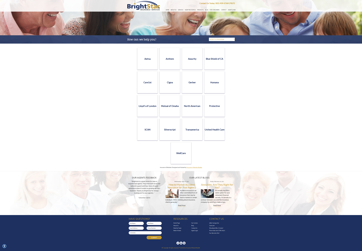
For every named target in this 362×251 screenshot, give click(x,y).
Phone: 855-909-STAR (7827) (217, 230)
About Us (176, 225)
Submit (154, 237)
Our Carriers (194, 223)
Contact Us (194, 228)
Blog (192, 225)
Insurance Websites (166, 167)
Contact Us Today (206, 3)
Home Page (176, 223)
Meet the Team (177, 228)
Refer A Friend (177, 230)
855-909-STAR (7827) (225, 3)
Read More (181, 205)
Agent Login (194, 230)
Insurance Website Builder (194, 167)
